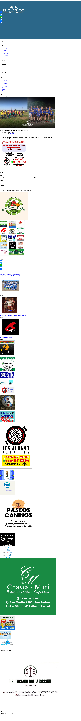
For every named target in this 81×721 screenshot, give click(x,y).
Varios (5, 86)
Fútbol (5, 78)
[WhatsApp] (26, 265)
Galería (3, 87)
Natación (5, 83)
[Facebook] (26, 261)
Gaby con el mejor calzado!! (6, 337)
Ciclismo (5, 81)
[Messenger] (26, 267)
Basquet (5, 80)
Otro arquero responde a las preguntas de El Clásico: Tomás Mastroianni (15, 292)
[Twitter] (26, 263)
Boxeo (3, 90)
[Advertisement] (40, 28)
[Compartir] (26, 269)
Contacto (3, 89)
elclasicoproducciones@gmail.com (13, 714)
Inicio (3, 75)
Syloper (6, 720)
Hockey (5, 84)
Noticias (3, 77)
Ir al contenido (2, 0)
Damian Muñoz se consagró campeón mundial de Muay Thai (13, 315)
